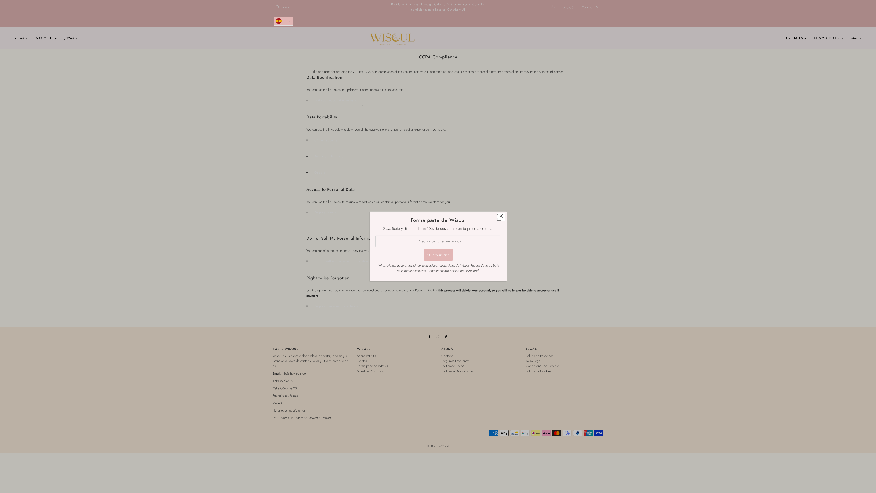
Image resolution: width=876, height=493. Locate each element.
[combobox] (283, 21)
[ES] (283, 21)
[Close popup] (501, 217)
